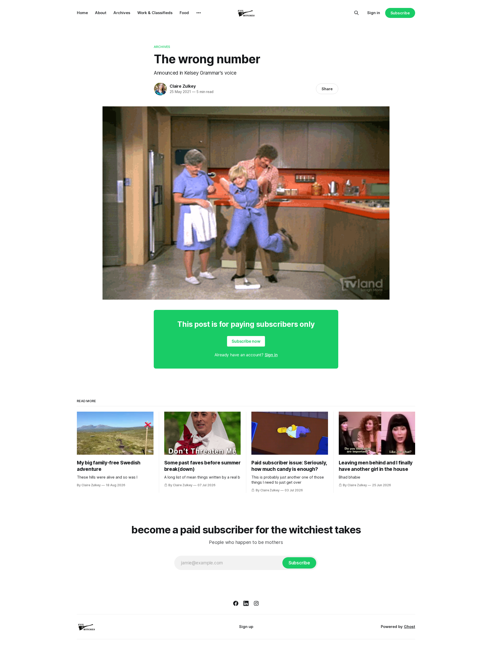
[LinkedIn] (246, 603)
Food (184, 12)
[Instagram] (256, 603)
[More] (198, 13)
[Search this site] (356, 13)
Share (327, 88)
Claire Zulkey (183, 86)
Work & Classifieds (154, 12)
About (100, 12)
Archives (122, 12)
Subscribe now (246, 341)
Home (82, 12)
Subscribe (400, 13)
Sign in (373, 12)
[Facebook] (235, 603)
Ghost (409, 626)
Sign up (246, 626)
